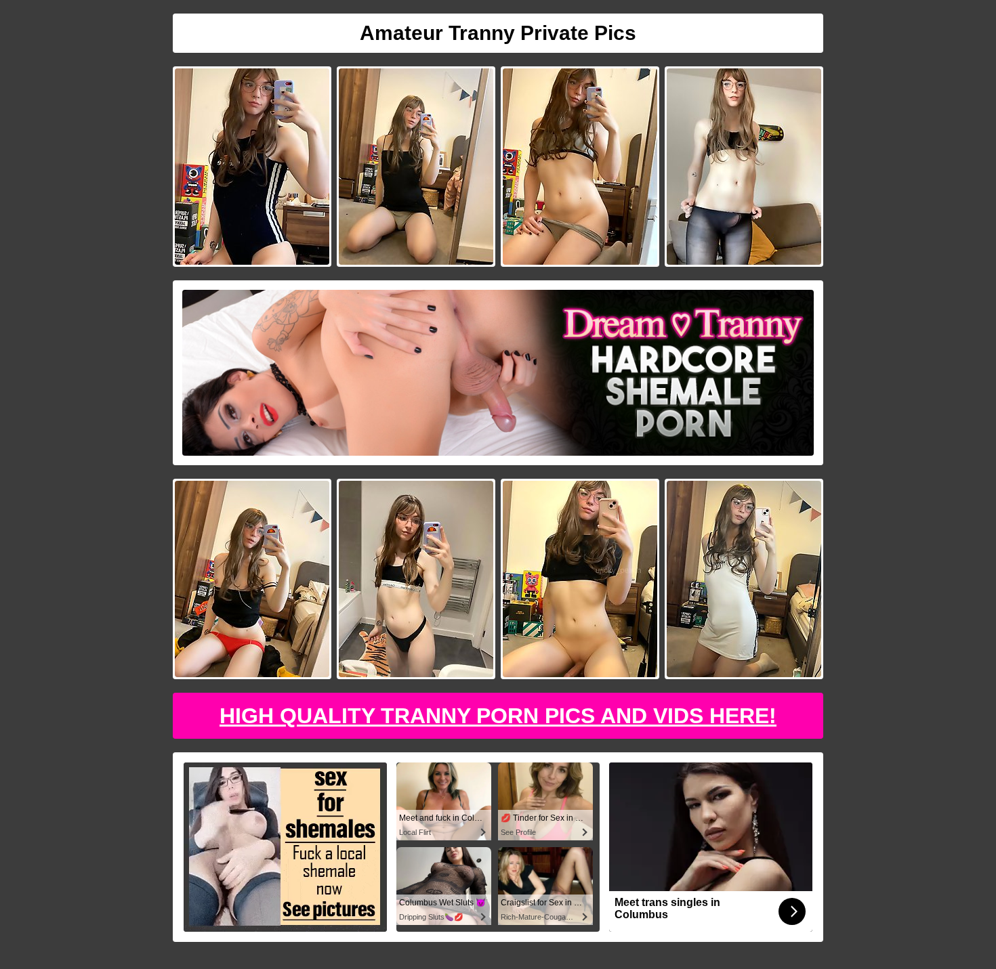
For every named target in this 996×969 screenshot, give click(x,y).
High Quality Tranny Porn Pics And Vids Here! (498, 716)
